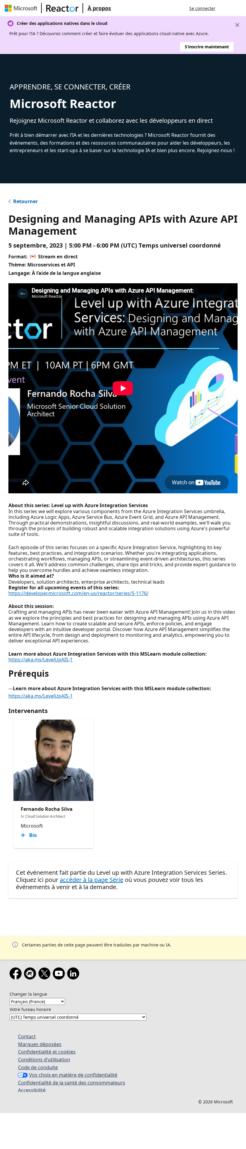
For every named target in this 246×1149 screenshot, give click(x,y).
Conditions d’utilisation (44, 1059)
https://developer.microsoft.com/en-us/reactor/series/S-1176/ (78, 593)
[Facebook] (17, 974)
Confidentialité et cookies (47, 1051)
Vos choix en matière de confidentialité (73, 1075)
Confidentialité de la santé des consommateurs (71, 1082)
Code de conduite (38, 1067)
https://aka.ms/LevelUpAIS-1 (40, 659)
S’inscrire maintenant (207, 47)
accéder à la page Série (91, 880)
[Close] (237, 25)
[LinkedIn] (74, 974)
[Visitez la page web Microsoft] (22, 8)
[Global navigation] (226, 8)
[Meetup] (31, 974)
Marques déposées (40, 1044)
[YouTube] (60, 974)
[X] (45, 974)
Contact (27, 1036)
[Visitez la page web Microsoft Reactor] (62, 8)
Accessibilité (32, 1090)
